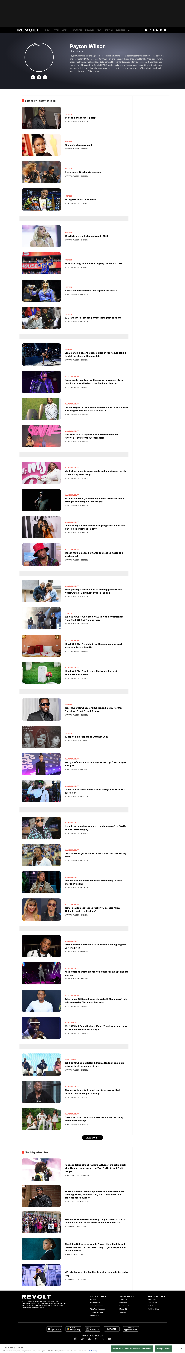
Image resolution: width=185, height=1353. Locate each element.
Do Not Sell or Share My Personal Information (132, 1348)
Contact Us (152, 1302)
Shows (47, 30)
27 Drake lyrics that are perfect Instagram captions (93, 317)
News (99, 30)
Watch (56, 30)
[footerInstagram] (75, 1340)
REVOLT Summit (71, 1023)
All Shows (93, 1299)
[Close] (181, 1348)
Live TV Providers (97, 1306)
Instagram (146, 30)
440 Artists (94, 1315)
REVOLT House (70, 613)
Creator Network (96, 1312)
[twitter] (39, 77)
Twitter (161, 30)
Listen (64, 30)
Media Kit (123, 1309)
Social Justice (76, 30)
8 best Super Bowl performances (83, 172)
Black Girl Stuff (72, 377)
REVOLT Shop (153, 1309)
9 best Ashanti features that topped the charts (91, 290)
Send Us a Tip (125, 1306)
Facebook (157, 30)
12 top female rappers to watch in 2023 (86, 736)
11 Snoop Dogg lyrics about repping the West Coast (93, 263)
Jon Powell (72, 1226)
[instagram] (45, 77)
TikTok (150, 30)
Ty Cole (70, 1254)
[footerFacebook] (95, 1340)
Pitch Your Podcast (97, 1309)
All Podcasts (95, 1302)
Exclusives (89, 30)
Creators (109, 30)
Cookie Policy (93, 1351)
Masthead (123, 1302)
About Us (123, 1299)
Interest (68, 114)
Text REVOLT (153, 1306)
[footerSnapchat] (89, 1340)
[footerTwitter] (102, 1340)
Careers (122, 1312)
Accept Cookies (163, 1348)
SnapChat (153, 30)
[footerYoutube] (109, 1340)
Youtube (165, 30)
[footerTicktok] (82, 1340)
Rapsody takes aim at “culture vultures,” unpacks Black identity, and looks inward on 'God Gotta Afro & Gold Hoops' (95, 1168)
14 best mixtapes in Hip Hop (80, 117)
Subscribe (120, 30)
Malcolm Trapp (73, 1175)
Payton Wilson (73, 122)
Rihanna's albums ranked (78, 145)
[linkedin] (33, 77)
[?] (42, 118)
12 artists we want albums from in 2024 (86, 236)
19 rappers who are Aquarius (80, 199)
